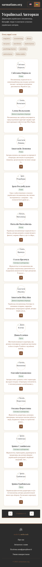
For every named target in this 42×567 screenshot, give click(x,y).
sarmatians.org (12, 4)
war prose (6, 44)
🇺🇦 (37, 4)
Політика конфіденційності (21, 549)
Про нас (21, 540)
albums (29, 39)
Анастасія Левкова (21, 148)
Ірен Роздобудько (21, 186)
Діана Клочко (21, 335)
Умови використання (21, 554)
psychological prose (9, 49)
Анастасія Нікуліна (21, 297)
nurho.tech (24, 534)
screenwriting (18, 39)
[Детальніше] (21, 91)
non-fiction (17, 44)
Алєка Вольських (21, 110)
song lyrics (6, 39)
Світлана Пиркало (21, 73)
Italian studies (20, 54)
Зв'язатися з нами (21, 545)
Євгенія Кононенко (21, 372)
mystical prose (29, 44)
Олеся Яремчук (21, 259)
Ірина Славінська (21, 446)
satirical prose (7, 54)
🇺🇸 (30, 4)
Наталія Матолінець (21, 224)
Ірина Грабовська (21, 483)
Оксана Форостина (21, 408)
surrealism (23, 49)
